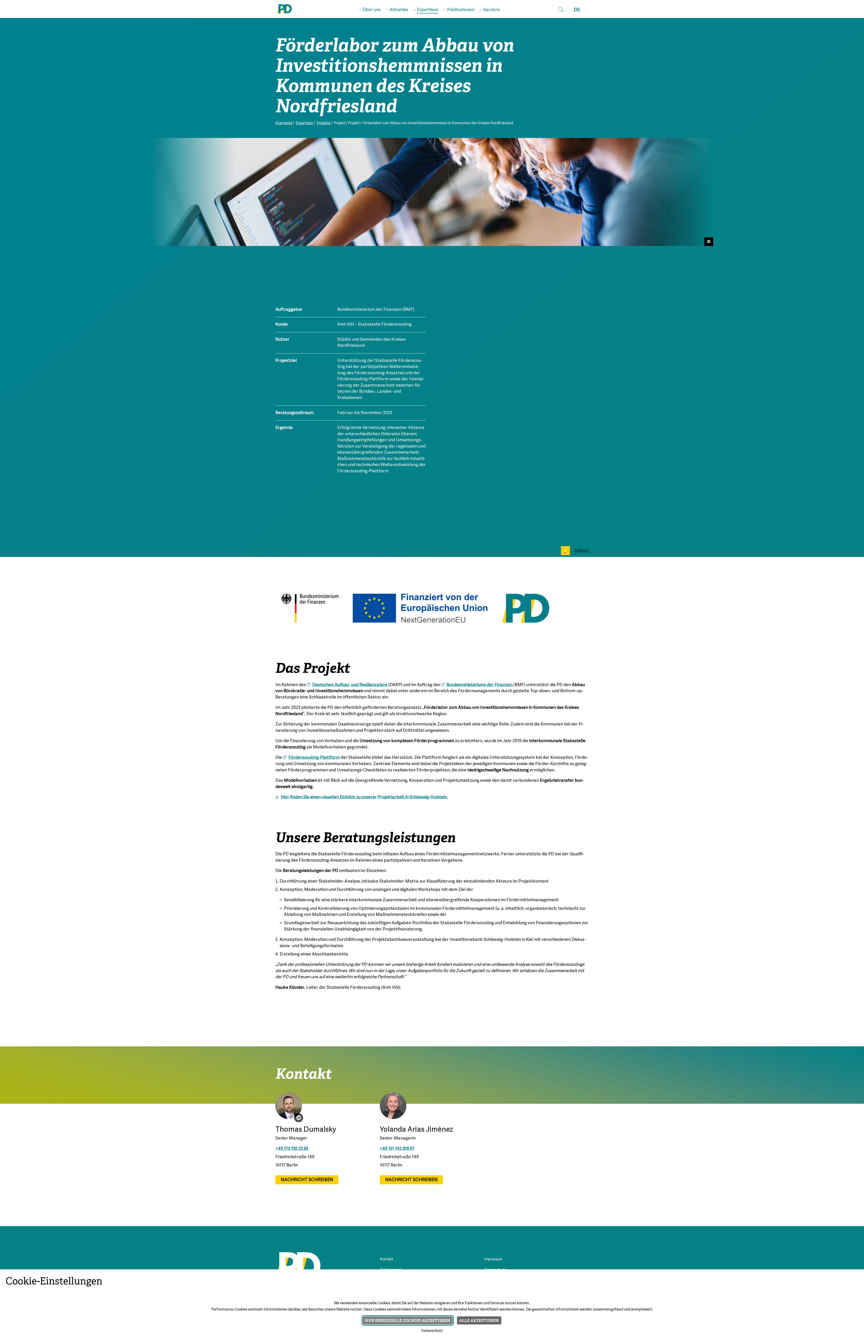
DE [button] (577, 10)
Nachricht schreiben (307, 1180)
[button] (560, 9)
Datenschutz (432, 1331)
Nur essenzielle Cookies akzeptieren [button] (407, 1320)
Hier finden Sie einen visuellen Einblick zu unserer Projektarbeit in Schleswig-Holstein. (364, 797)
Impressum (493, 1259)
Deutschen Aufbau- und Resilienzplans (349, 685)
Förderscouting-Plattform (314, 757)
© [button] (298, 1117)
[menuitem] (369, 9)
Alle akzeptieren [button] (479, 1320)
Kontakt (386, 1259)
